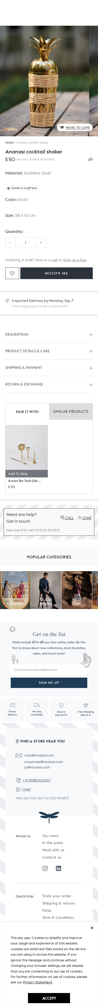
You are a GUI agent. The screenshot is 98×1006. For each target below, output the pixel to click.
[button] (26, 451)
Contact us (51, 857)
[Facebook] (58, 868)
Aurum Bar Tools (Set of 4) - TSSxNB (24, 481)
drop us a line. (75, 260)
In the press (52, 843)
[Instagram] (45, 868)
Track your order (56, 896)
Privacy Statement (37, 982)
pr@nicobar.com (37, 767)
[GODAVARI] (15, 574)
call (54, 260)
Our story (50, 836)
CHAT (26, 789)
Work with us (53, 850)
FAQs (46, 910)
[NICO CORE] (76, 574)
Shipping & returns (58, 903)
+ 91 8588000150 (36, 780)
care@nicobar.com (39, 755)
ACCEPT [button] (49, 998)
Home (9, 142)
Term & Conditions (58, 917)
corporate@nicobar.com (43, 762)
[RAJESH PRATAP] (46, 574)
